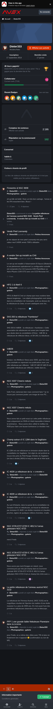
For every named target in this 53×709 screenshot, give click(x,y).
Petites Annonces (42, 234)
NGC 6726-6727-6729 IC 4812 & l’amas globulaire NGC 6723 (25, 527)
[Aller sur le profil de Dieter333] (3, 189)
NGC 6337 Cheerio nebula (19, 381)
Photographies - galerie (17, 194)
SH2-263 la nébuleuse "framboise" (22, 317)
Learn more (4, 4)
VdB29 (10, 349)
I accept (45, 697)
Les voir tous (44, 92)
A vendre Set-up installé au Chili (31, 219)
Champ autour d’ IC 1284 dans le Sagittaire (26, 439)
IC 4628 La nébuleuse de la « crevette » (25, 472)
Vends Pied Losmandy (17, 231)
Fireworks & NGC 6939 (17, 188)
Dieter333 (13, 191)
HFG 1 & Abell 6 (14, 285)
